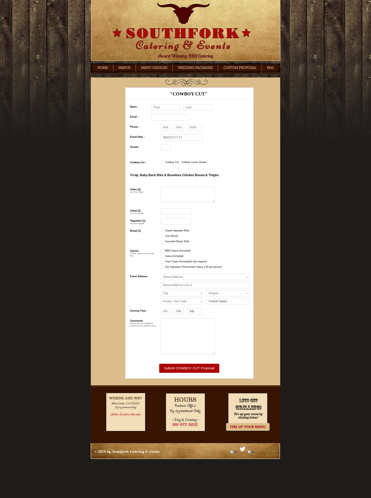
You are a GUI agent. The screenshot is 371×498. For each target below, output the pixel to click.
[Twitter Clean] (242, 449)
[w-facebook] (234, 454)
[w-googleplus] (251, 454)
